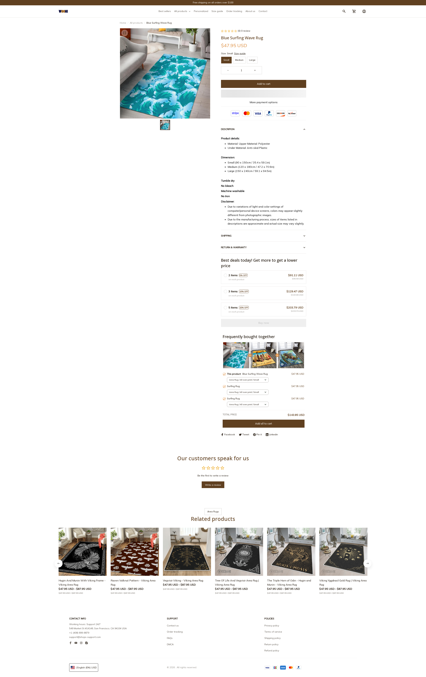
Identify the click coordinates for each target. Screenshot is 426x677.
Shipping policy (272, 638)
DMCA (170, 644)
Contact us (173, 625)
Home (123, 22)
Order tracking (175, 631)
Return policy (271, 644)
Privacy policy (271, 625)
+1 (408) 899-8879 (79, 632)
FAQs (170, 638)
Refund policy (271, 650)
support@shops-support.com (85, 637)
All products (136, 22)
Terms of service (273, 631)
